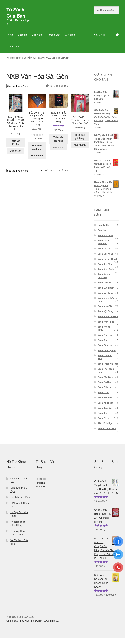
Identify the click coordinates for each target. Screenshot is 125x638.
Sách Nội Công (105, 311)
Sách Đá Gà (104, 248)
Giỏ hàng (70, 34)
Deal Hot (102, 230)
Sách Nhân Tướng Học (107, 299)
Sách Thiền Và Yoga (108, 363)
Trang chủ (15, 57)
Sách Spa (102, 340)
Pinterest (40, 482)
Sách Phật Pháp (106, 321)
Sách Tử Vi (103, 392)
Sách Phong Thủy (104, 328)
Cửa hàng (37, 34)
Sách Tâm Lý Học (107, 350)
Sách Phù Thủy (106, 334)
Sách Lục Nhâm (106, 287)
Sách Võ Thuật (105, 402)
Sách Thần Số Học (105, 357)
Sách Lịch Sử (105, 282)
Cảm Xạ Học (104, 224)
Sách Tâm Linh (105, 345)
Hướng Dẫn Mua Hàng (19, 513)
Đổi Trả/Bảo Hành (20, 497)
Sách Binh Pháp (106, 235)
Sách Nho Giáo (105, 306)
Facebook (41, 478)
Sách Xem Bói (105, 407)
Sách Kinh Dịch (106, 269)
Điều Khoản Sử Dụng (18, 489)
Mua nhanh (15, 150)
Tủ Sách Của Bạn (15, 12)
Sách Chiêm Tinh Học (104, 242)
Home (9, 34)
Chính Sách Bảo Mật (19, 480)
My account (12, 46)
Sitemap (22, 34)
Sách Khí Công (105, 264)
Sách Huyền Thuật (107, 258)
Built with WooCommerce (44, 620)
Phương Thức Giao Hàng (17, 523)
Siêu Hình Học (105, 423)
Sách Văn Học (105, 397)
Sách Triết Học (105, 387)
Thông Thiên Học (107, 428)
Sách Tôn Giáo (105, 377)
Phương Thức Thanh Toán (17, 532)
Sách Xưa (103, 412)
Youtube (40, 486)
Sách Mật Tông (105, 292)
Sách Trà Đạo (104, 382)
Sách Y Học (104, 418)
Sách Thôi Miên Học (106, 370)
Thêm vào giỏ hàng (15, 142)
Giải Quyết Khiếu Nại (19, 504)
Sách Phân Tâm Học (108, 316)
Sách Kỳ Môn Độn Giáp (104, 276)
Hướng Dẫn (53, 34)
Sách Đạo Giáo (105, 253)
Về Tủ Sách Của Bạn (19, 541)
